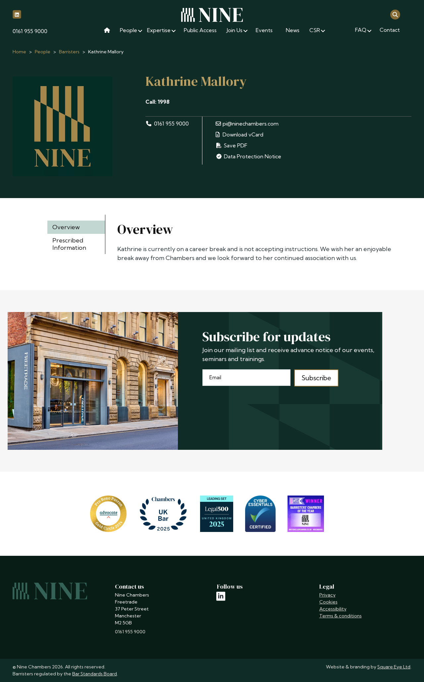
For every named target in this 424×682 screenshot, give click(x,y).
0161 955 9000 (30, 31)
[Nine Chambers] (212, 15)
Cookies (328, 602)
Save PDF (234, 145)
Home (19, 52)
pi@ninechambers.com (251, 123)
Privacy (327, 595)
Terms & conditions (340, 616)
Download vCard (242, 134)
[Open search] (395, 14)
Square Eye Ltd (393, 667)
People (42, 52)
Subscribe (316, 378)
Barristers (69, 52)
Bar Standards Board (94, 674)
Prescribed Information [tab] (69, 243)
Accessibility (332, 609)
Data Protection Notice (252, 156)
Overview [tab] (66, 227)
